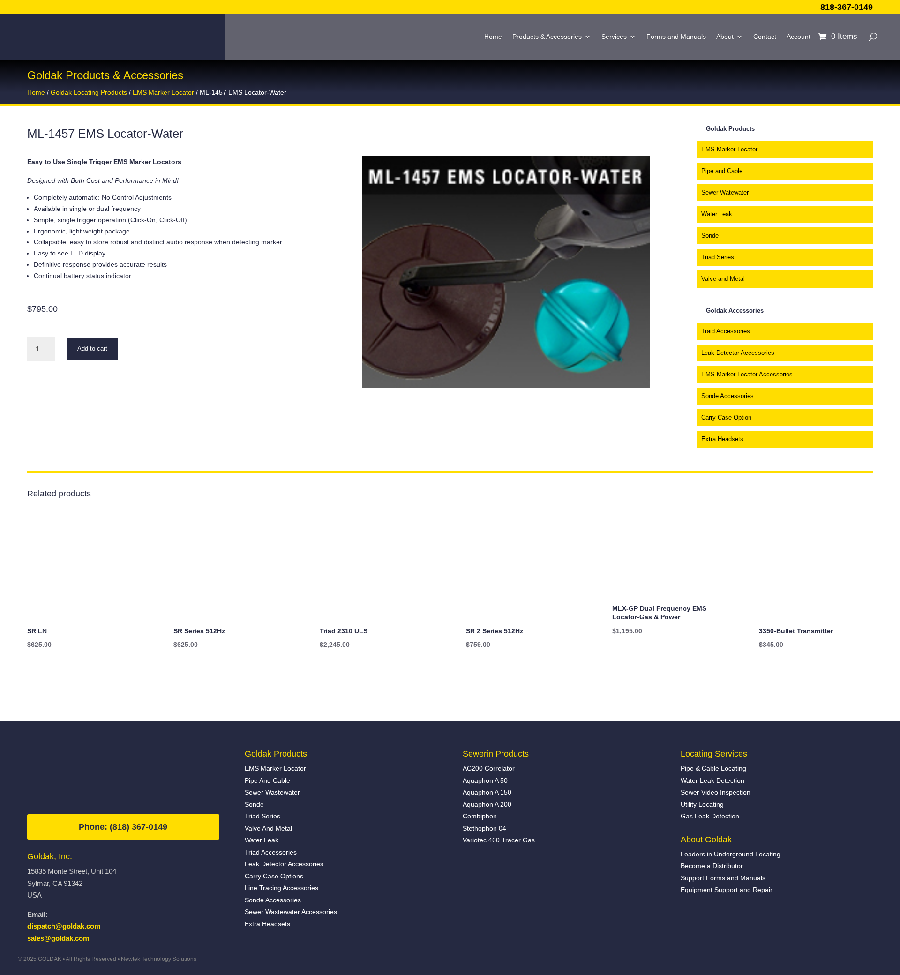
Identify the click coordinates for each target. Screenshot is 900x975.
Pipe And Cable (267, 780)
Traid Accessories (725, 331)
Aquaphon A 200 (487, 804)
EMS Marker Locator (163, 92)
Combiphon (480, 816)
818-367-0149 (846, 7)
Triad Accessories (271, 852)
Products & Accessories (547, 36)
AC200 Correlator (489, 768)
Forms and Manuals (676, 36)
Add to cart (92, 348)
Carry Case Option (726, 417)
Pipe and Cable (721, 170)
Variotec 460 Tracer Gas (499, 840)
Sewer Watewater (725, 192)
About (725, 36)
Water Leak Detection (712, 780)
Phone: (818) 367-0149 (123, 827)
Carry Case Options (274, 876)
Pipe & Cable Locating (713, 768)
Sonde (710, 235)
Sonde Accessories (727, 395)
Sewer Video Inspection (715, 792)
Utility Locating (702, 804)
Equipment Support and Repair (726, 889)
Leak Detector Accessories (737, 352)
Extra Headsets (722, 438)
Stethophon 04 (484, 828)
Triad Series (717, 257)
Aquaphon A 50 (485, 780)
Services (614, 36)
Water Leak (716, 214)
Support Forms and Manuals (723, 878)
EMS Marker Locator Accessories (747, 374)
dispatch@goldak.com (63, 926)
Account (798, 36)
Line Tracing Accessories (281, 888)
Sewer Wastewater (272, 792)
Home (493, 36)
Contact (764, 36)
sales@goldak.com (58, 938)
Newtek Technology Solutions (158, 959)
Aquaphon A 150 (487, 792)
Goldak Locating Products (89, 92)
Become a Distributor (712, 866)
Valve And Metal (268, 828)
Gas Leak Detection (710, 816)
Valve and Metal (723, 278)
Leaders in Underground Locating (730, 854)
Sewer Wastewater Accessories (291, 911)
